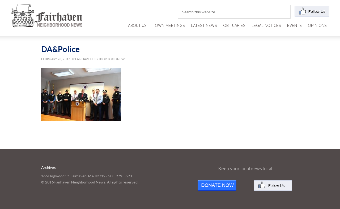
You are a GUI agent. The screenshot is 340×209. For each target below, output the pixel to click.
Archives (48, 167)
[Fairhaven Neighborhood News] (46, 23)
